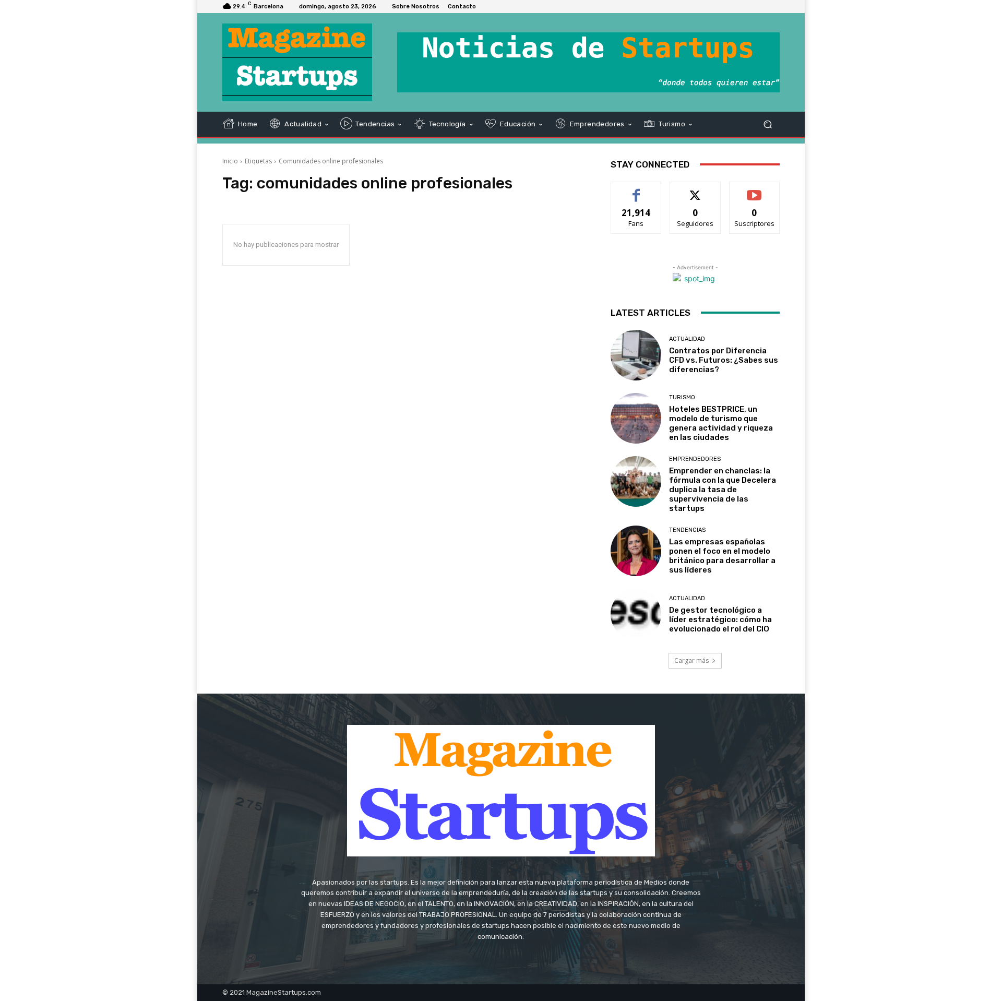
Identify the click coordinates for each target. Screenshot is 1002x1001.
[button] (767, 124)
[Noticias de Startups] (297, 62)
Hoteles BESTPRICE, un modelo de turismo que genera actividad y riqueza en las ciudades (721, 423)
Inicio (230, 161)
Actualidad (687, 339)
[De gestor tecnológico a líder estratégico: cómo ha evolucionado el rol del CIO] (636, 614)
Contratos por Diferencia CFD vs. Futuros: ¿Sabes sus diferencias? (723, 360)
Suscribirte (754, 190)
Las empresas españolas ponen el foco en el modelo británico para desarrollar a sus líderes (722, 556)
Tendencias (687, 530)
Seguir (695, 190)
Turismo (682, 397)
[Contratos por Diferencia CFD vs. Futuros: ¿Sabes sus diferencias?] (636, 355)
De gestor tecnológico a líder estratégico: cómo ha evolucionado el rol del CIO (720, 619)
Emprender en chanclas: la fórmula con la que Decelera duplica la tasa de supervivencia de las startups (722, 489)
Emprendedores (695, 459)
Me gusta (636, 190)
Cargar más (691, 660)
